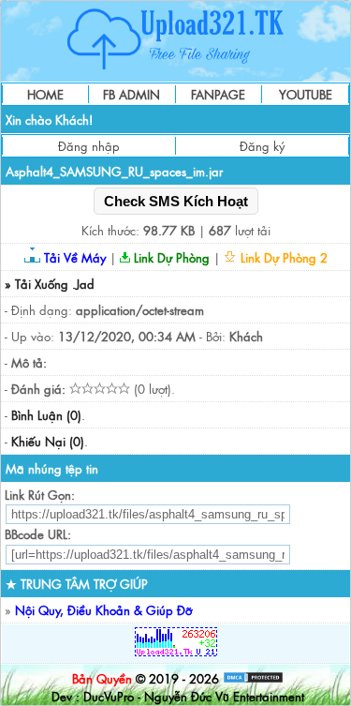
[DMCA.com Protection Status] (253, 678)
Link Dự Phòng (170, 257)
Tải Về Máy (73, 257)
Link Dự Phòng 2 (282, 257)
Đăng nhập (89, 146)
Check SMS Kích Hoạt (176, 201)
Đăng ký (262, 146)
